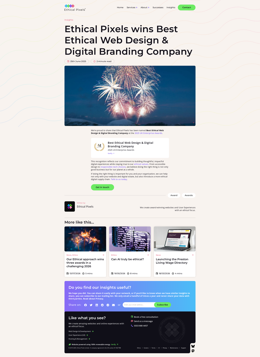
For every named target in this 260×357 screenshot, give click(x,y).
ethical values (141, 164)
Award (174, 195)
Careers (146, 348)
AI (159, 348)
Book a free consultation (146, 317)
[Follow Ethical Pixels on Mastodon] (193, 350)
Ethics (139, 348)
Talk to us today (119, 179)
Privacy (165, 348)
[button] (85, 305)
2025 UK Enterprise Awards (148, 133)
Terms (153, 348)
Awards (189, 195)
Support (183, 348)
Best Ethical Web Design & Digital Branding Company (130, 144)
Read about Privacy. (93, 298)
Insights (68, 20)
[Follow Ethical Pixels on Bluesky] (193, 346)
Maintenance (174, 348)
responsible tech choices (113, 166)
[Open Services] (136, 7)
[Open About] (148, 7)
